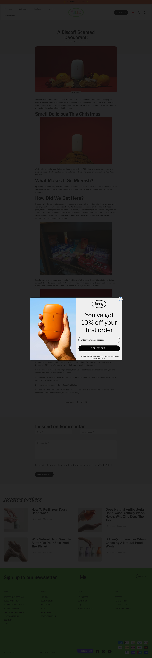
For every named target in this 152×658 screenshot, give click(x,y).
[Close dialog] (120, 299)
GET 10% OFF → (99, 348)
